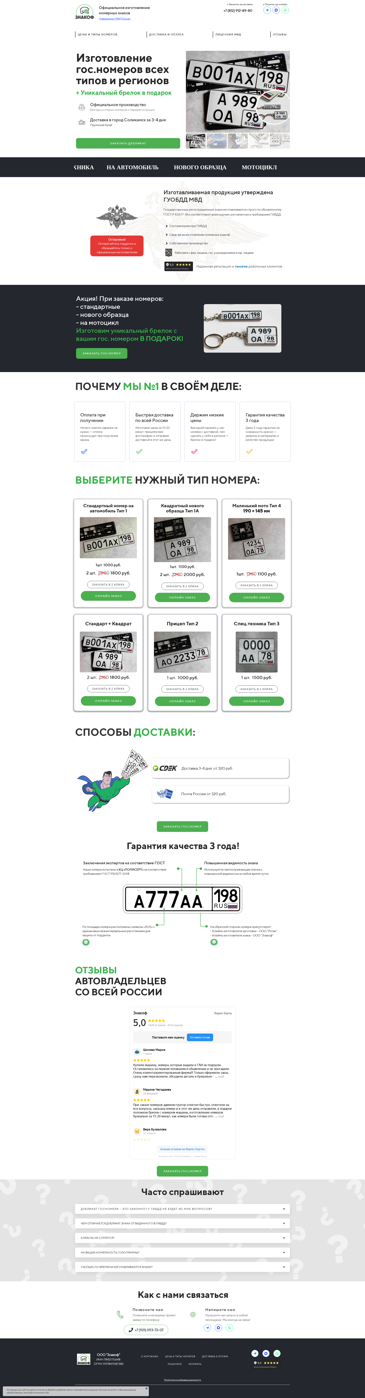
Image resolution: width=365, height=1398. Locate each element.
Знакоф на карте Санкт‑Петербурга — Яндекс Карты (182, 1156)
